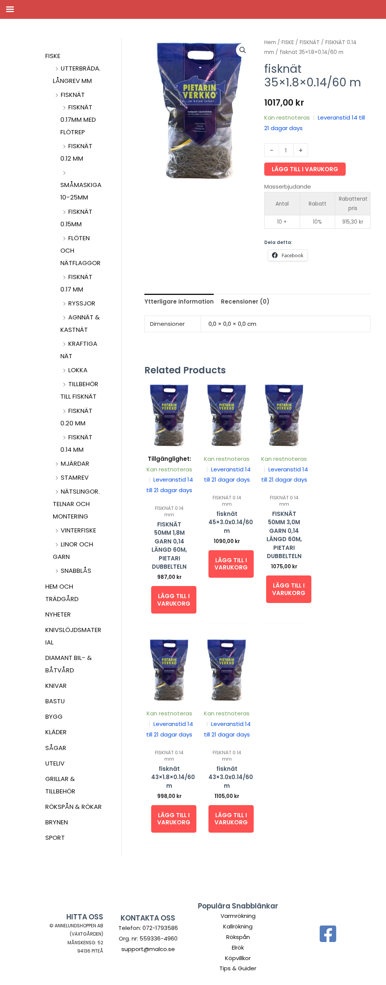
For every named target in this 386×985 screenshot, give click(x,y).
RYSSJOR (81, 303)
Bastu (55, 701)
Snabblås (76, 570)
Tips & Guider (237, 968)
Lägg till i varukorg (305, 169)
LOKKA (77, 370)
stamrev (75, 477)
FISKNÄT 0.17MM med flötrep (78, 120)
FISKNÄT (73, 95)
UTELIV (54, 763)
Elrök (238, 947)
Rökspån (238, 937)
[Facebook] (328, 933)
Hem (270, 42)
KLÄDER (56, 732)
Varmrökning (238, 916)
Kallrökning (238, 926)
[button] (243, 50)
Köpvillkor (238, 958)
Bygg (54, 716)
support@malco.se (148, 949)
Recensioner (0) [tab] (245, 301)
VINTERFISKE (78, 530)
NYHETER (58, 614)
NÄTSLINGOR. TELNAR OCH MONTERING (76, 504)
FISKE (52, 56)
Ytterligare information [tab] (179, 301)
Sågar (55, 748)
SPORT (55, 837)
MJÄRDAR (75, 463)
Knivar (56, 685)
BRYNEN (56, 822)
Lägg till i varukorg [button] (173, 600)
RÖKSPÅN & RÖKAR (73, 806)
